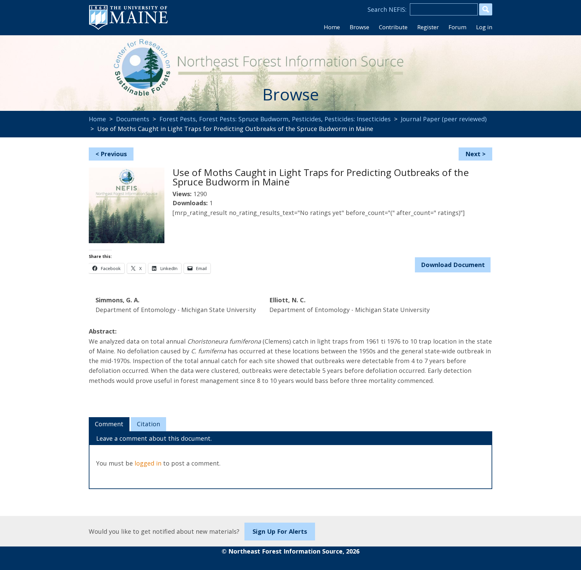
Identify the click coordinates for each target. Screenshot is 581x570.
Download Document (453, 265)
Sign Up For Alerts (280, 531)
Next (472, 154)
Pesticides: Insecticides (357, 119)
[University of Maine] (128, 29)
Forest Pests (177, 119)
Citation (148, 424)
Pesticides (306, 119)
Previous (114, 154)
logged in (147, 463)
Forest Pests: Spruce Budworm (243, 119)
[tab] (109, 424)
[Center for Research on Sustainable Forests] (134, 68)
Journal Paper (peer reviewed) (444, 119)
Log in (484, 27)
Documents (132, 119)
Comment (109, 424)
